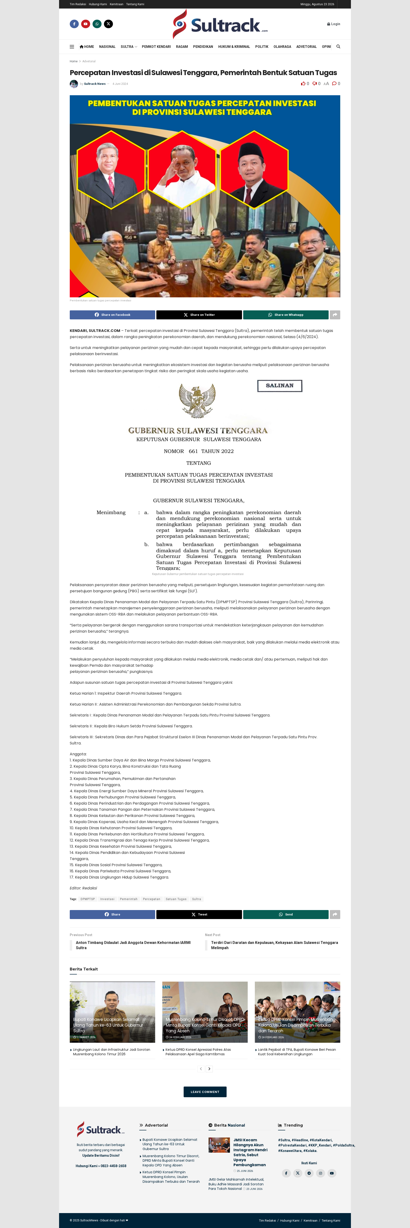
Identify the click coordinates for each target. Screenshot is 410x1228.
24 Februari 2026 (179, 1037)
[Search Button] (338, 47)
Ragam (182, 47)
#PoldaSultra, (344, 1145)
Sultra (127, 47)
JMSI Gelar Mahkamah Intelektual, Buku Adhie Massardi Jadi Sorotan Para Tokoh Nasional (236, 1184)
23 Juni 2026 (254, 1189)
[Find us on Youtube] (85, 24)
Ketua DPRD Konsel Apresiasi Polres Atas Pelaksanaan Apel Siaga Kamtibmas (198, 1052)
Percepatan (151, 899)
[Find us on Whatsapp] (97, 24)
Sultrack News (95, 84)
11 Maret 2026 (85, 1037)
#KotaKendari (321, 1140)
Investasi (107, 899)
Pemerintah (129, 899)
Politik (261, 47)
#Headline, (300, 1140)
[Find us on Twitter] (108, 24)
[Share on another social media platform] (335, 314)
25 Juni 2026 (244, 1171)
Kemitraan (116, 4)
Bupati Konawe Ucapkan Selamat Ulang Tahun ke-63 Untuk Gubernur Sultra (108, 1025)
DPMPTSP (88, 899)
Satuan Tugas (176, 899)
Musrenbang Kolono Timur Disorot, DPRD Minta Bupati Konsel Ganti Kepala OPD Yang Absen (205, 1025)
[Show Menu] (72, 46)
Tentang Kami (135, 4)
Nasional (107, 47)
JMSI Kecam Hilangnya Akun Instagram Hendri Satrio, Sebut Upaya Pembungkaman (250, 1152)
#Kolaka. (310, 1151)
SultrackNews (89, 1220)
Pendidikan (203, 47)
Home (89, 47)
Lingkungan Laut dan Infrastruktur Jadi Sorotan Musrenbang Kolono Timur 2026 (111, 1052)
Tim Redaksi (78, 4)
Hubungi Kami (98, 4)
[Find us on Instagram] (320, 1173)
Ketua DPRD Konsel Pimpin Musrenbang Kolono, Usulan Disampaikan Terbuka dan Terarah (296, 1025)
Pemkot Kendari (156, 47)
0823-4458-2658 (113, 1166)
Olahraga (282, 47)
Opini (326, 47)
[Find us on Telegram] (309, 1173)
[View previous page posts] (201, 1069)
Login (335, 24)
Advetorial (306, 47)
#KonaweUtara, (290, 1151)
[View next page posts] (209, 1069)
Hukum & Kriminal (234, 47)
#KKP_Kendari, (320, 1145)
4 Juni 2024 (120, 84)
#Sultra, (284, 1140)
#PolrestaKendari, (293, 1145)
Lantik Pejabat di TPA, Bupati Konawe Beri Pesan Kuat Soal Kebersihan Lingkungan (297, 1052)
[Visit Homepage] (220, 24)
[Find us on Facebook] (74, 24)
